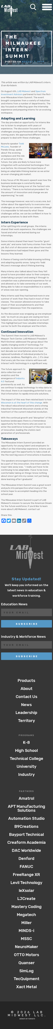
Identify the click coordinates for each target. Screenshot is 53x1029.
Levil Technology (26, 882)
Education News (14, 604)
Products (26, 680)
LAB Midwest (24, 91)
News (26, 704)
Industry (26, 774)
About (26, 688)
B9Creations (26, 826)
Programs (26, 735)
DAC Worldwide (26, 850)
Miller (26, 922)
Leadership (26, 712)
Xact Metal (26, 986)
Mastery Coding (26, 906)
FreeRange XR (26, 874)
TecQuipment (26, 978)
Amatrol (26, 798)
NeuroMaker (26, 946)
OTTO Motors (26, 954)
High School (26, 750)
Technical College (26, 758)
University (26, 766)
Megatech (26, 914)
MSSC (26, 938)
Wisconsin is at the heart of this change (21, 402)
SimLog (26, 970)
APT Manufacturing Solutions (26, 808)
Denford (26, 858)
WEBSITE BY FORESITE (27, 1019)
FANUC (26, 866)
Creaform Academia (26, 842)
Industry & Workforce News (23, 637)
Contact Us (26, 696)
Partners (26, 791)
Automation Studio (26, 818)
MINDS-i (26, 930)
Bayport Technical (26, 834)
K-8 (26, 742)
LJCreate (26, 898)
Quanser (26, 962)
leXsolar (26, 890)
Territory (26, 720)
